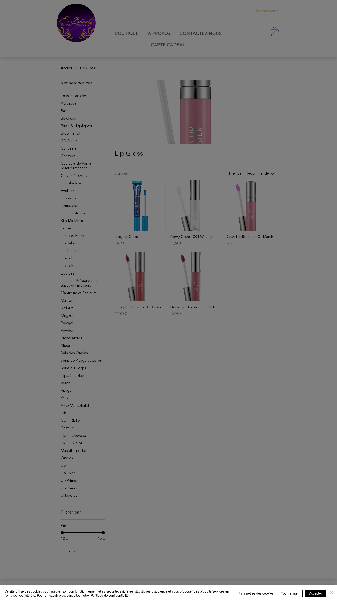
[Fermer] (331, 593)
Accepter (315, 593)
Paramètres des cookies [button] (255, 593)
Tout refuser (290, 593)
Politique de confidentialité (110, 595)
